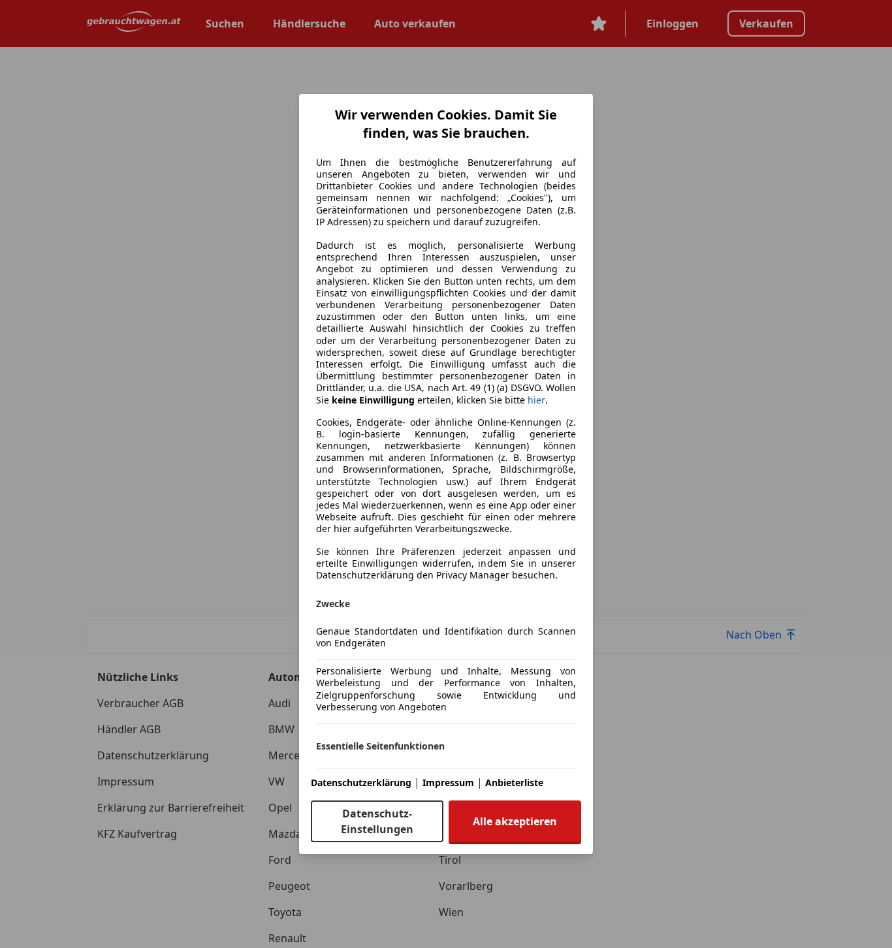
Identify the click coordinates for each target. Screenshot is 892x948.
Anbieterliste (514, 782)
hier (536, 400)
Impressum (448, 782)
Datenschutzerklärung (361, 782)
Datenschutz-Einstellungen (377, 821)
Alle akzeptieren (515, 821)
